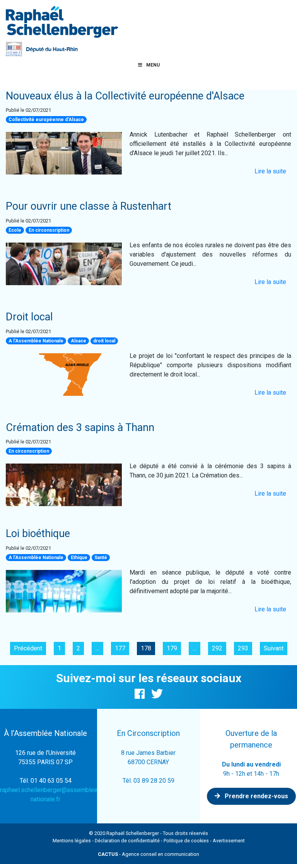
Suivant (273, 648)
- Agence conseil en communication (148, 854)
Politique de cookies (186, 840)
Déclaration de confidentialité (127, 840)
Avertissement (229, 840)
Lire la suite (270, 171)
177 (120, 648)
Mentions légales (72, 840)
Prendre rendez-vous (255, 796)
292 (217, 648)
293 (243, 648)
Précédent (28, 648)
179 (172, 648)
